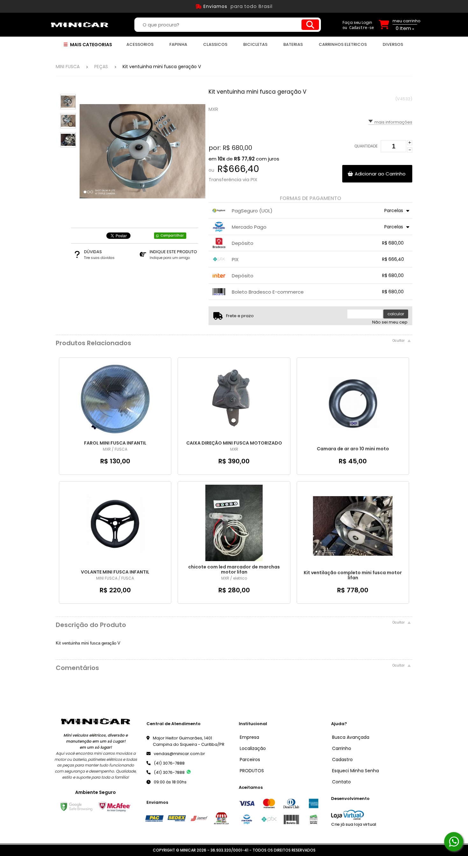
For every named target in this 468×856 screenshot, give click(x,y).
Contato (341, 782)
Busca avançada (350, 737)
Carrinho (341, 748)
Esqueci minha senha (355, 770)
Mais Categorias (90, 44)
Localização (253, 748)
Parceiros (250, 759)
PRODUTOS (252, 770)
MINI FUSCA (68, 66)
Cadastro (342, 759)
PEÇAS (101, 66)
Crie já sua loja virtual (353, 824)
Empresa (249, 737)
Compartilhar (172, 235)
